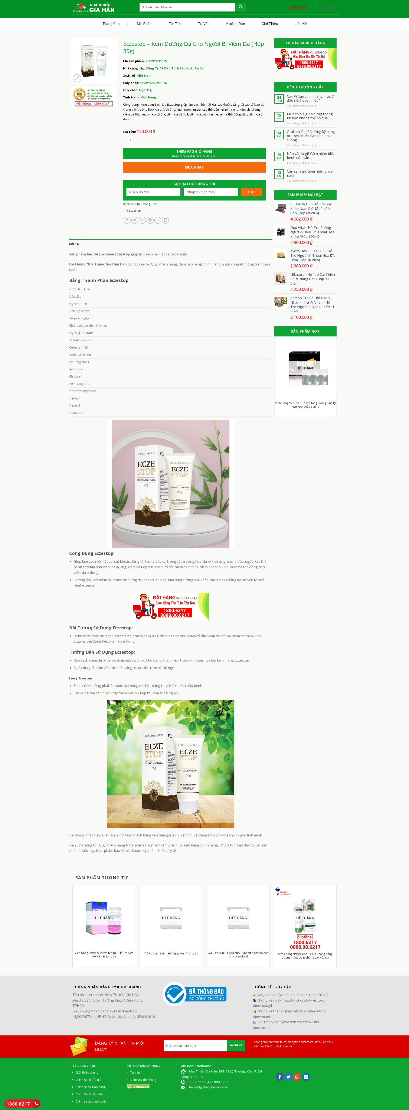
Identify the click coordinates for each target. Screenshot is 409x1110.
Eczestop (135, 210)
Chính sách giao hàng (91, 1087)
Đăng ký (236, 1045)
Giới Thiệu (270, 23)
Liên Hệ (301, 23)
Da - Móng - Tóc (147, 204)
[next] (330, 378)
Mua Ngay (194, 167)
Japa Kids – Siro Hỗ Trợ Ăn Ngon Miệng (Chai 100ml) (310, 404)
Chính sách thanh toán (91, 1101)
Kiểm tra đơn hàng (143, 1079)
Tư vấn (135, 1072)
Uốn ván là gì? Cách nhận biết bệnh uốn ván (310, 156)
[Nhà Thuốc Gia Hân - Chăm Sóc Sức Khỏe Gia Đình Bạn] (93, 7)
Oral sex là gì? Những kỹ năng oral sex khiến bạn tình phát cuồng (311, 136)
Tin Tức (175, 23)
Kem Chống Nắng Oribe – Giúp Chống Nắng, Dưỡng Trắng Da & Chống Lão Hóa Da (305, 955)
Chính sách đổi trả (88, 1079)
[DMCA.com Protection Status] (138, 1086)
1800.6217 (18, 1103)
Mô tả (74, 244)
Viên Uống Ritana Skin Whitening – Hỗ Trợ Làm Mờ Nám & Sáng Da (104, 954)
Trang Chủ (111, 23)
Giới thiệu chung (87, 1072)
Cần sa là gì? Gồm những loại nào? (310, 173)
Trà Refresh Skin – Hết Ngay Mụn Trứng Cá (171, 953)
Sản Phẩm (144, 23)
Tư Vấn (204, 23)
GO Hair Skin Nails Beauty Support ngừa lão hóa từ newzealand (238, 954)
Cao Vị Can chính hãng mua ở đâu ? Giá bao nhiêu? (310, 98)
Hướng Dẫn (235, 23)
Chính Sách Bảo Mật (90, 1094)
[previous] (281, 378)
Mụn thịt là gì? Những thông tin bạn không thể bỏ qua (310, 116)
